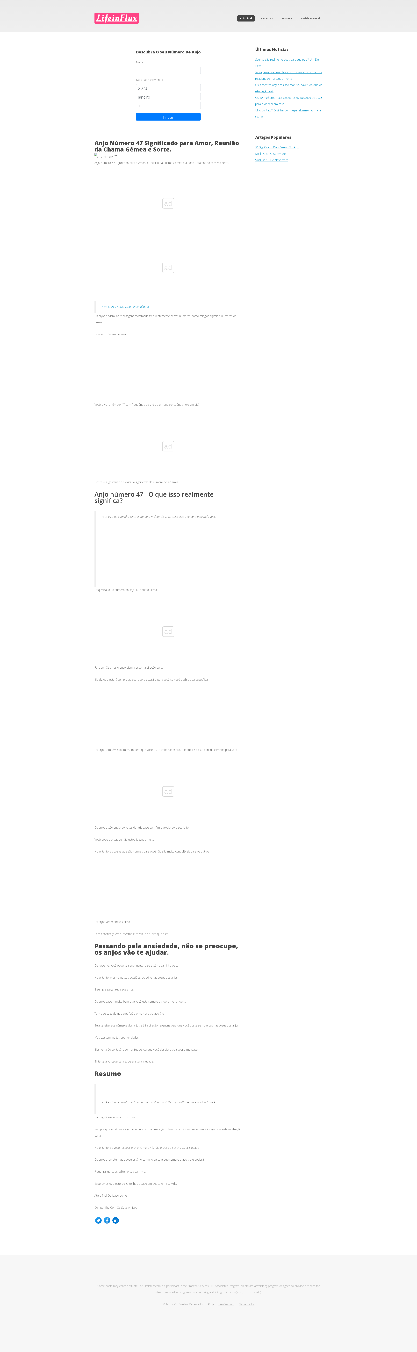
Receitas (267, 18)
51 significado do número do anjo (277, 147)
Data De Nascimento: (149, 80)
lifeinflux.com (226, 1304)
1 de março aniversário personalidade (125, 307)
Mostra (287, 18)
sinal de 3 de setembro (270, 154)
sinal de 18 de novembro (271, 160)
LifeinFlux (116, 18)
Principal (246, 18)
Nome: (140, 62)
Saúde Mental (310, 18)
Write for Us (246, 1304)
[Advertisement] (168, 372)
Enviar (168, 117)
